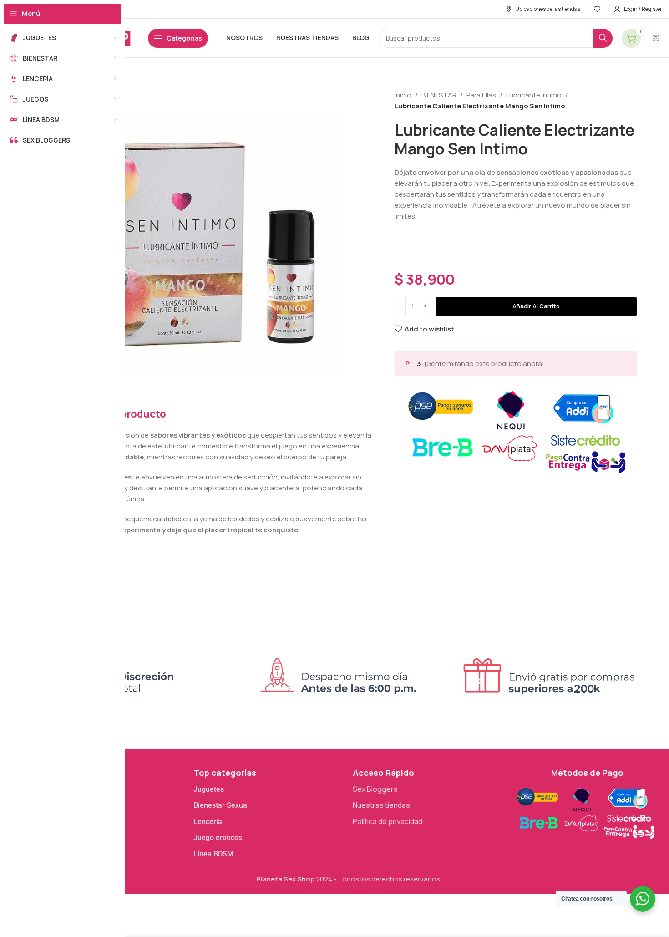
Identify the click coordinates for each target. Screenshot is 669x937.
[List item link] (268, 789)
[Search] (603, 38)
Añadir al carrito (536, 306)
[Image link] (585, 811)
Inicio (403, 95)
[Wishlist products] (597, 9)
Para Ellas (481, 95)
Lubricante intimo (534, 95)
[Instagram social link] (656, 38)
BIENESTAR (438, 95)
